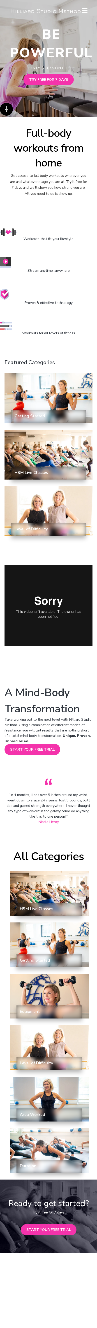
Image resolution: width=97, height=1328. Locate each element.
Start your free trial (48, 1229)
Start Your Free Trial (32, 749)
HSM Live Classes (31, 472)
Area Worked (32, 1114)
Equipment (30, 1011)
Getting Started (30, 416)
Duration (28, 1166)
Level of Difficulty (31, 529)
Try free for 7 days (48, 79)
